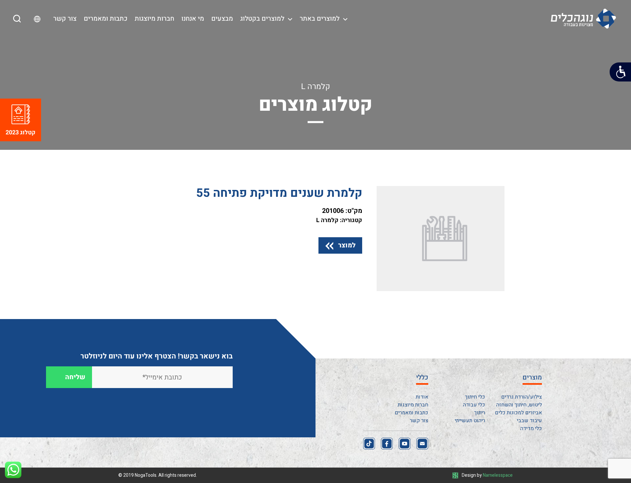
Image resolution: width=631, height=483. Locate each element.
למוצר (347, 245)
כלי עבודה (474, 405)
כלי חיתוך (475, 397)
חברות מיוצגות (154, 18)
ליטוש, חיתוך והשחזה (519, 405)
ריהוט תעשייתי (470, 421)
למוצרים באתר (319, 18)
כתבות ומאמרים (106, 18)
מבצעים (222, 18)
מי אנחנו (192, 18)
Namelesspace (498, 475)
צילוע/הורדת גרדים (521, 397)
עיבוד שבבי (529, 421)
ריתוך (479, 413)
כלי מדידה (531, 428)
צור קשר (65, 18)
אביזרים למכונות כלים (518, 413)
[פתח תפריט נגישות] (620, 71)
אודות (422, 397)
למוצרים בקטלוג (262, 18)
